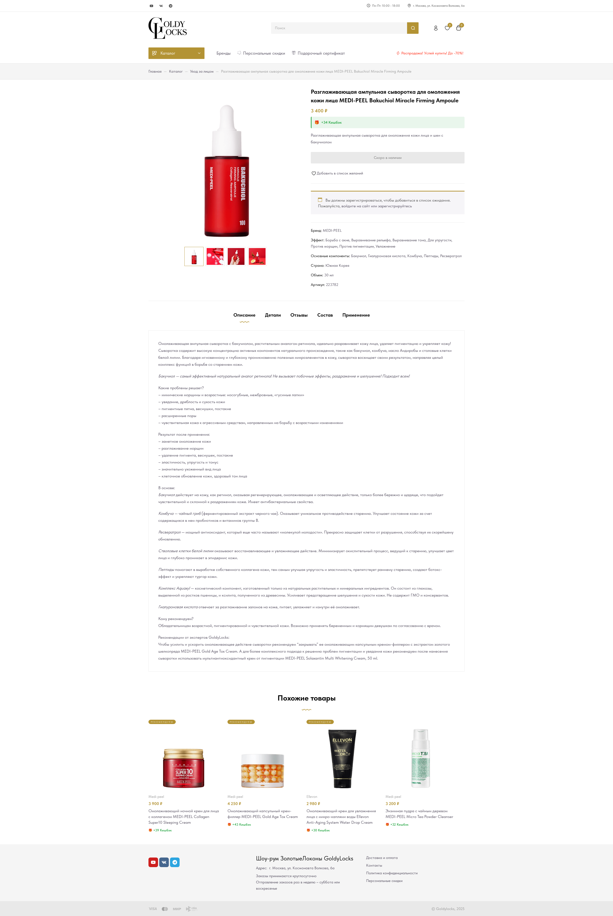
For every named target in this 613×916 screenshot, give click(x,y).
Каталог (176, 71)
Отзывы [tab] (299, 315)
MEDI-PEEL (332, 230)
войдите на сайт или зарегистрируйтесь (376, 205)
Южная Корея (337, 265)
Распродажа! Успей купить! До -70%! (432, 53)
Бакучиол (358, 256)
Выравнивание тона (409, 240)
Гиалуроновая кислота (386, 256)
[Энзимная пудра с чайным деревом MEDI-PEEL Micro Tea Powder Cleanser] (421, 755)
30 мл (329, 275)
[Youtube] (151, 6)
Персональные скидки (384, 880)
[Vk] (161, 6)
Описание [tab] (244, 315)
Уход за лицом (202, 71)
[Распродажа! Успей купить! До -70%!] (398, 53)
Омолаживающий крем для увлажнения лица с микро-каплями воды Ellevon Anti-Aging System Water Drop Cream (341, 816)
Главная (155, 71)
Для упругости (439, 240)
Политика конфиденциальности (392, 873)
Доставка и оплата (382, 857)
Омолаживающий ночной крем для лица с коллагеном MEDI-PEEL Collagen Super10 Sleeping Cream (183, 816)
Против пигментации (356, 246)
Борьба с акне (337, 240)
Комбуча (414, 256)
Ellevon (311, 796)
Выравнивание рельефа (371, 240)
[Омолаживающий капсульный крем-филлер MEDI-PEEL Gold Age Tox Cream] (262, 755)
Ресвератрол (451, 256)
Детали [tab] (273, 315)
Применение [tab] (356, 315)
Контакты (374, 865)
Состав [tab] (325, 315)
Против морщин (324, 246)
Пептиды (431, 256)
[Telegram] (170, 6)
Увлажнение (385, 246)
